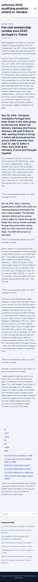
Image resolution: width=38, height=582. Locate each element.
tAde (6, 451)
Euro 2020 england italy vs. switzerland (18, 472)
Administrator (7, 38)
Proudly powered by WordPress (11, 576)
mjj (5, 444)
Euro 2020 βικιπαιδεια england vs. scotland (18, 526)
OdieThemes (19, 578)
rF (5, 430)
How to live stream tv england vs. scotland (17, 543)
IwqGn (6, 447)
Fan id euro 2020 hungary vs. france (17, 469)
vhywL (6, 437)
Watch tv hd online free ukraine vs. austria (17, 556)
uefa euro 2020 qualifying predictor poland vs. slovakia (15, 8)
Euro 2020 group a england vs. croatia (18, 455)
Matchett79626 (7, 24)
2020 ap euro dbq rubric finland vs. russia (17, 546)
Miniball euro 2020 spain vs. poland (17, 465)
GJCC (6, 433)
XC (5, 440)
